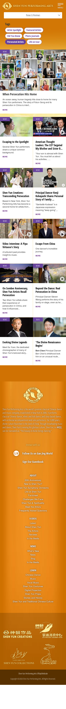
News (33, 546)
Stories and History (33, 597)
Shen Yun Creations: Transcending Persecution (16, 194)
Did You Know (13, 36)
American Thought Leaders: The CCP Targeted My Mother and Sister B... (49, 145)
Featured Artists (33, 30)
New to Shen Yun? (33, 483)
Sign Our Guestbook (33, 462)
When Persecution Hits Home (20, 94)
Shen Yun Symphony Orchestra (33, 487)
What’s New (33, 550)
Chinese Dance (33, 574)
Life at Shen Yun (33, 491)
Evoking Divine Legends (15, 342)
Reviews (33, 534)
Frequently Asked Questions (33, 510)
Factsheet (33, 495)
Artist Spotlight (14, 30)
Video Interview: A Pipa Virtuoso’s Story (15, 245)
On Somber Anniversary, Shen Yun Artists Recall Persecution (15, 291)
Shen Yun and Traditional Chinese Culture (33, 601)
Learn (33, 570)
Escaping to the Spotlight (16, 142)
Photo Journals (32, 36)
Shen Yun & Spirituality (33, 502)
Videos (33, 518)
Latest (33, 523)
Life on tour (34, 41)
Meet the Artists (33, 506)
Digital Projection (33, 590)
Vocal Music (33, 582)
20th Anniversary (33, 480)
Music (33, 578)
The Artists (33, 530)
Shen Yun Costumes (33, 586)
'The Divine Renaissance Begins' (48, 343)
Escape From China (45, 244)
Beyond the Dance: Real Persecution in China (48, 290)
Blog (33, 558)
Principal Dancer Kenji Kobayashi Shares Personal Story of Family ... (49, 196)
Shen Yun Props (33, 593)
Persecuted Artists (15, 41)
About (33, 475)
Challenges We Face (33, 499)
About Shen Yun (33, 526)
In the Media (33, 538)
